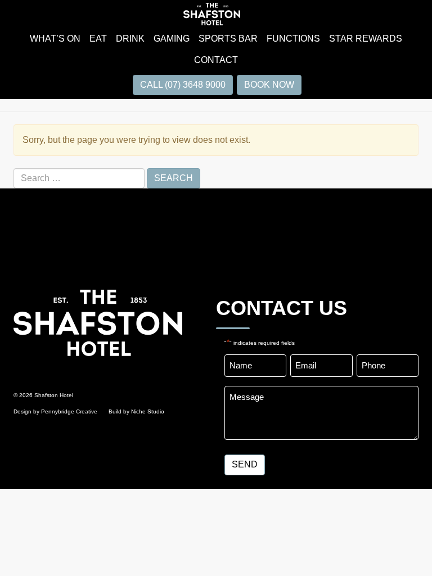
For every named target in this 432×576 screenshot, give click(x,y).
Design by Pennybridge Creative (55, 411)
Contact (216, 60)
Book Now (269, 84)
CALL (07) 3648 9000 (183, 84)
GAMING (172, 38)
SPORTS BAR (228, 38)
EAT (98, 38)
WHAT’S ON (55, 38)
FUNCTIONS (293, 38)
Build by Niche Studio (136, 411)
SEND (245, 464)
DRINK (130, 38)
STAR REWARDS (365, 38)
